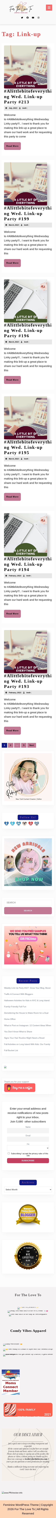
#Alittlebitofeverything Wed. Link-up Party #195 (28, 447)
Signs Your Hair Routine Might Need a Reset (24, 1038)
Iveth (24, 108)
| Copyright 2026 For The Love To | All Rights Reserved (30, 1509)
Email (28, 1136)
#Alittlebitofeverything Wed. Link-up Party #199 (28, 213)
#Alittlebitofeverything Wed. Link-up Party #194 (28, 564)
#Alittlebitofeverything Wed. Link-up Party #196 (28, 330)
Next (31, 745)
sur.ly (10, 1414)
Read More (13, 147)
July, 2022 (13, 108)
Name (28, 1127)
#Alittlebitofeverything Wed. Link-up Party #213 (28, 96)
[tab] (49, 7)
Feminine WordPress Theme (21, 1504)
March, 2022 (14, 225)
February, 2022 (15, 576)
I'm (28, 1144)
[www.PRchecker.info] (12, 1492)
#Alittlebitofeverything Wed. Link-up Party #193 (28, 681)
